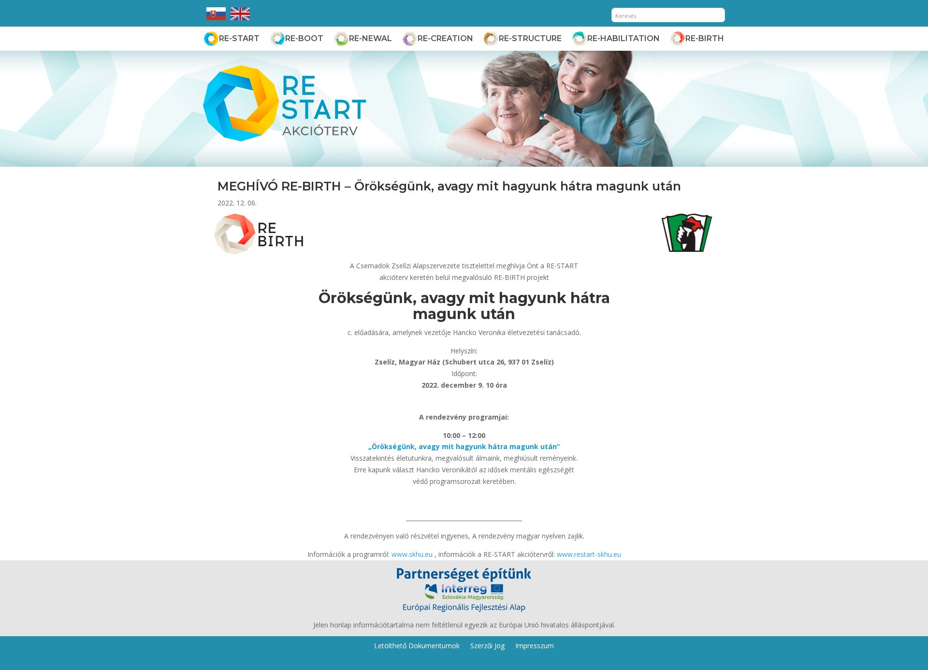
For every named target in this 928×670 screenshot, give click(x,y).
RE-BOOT (304, 38)
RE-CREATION (445, 38)
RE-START (239, 38)
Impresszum (534, 645)
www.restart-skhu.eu (589, 554)
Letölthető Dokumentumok (417, 645)
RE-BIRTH (704, 38)
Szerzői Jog (487, 645)
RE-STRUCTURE (530, 38)
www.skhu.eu (412, 554)
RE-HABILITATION (623, 38)
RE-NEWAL (370, 38)
